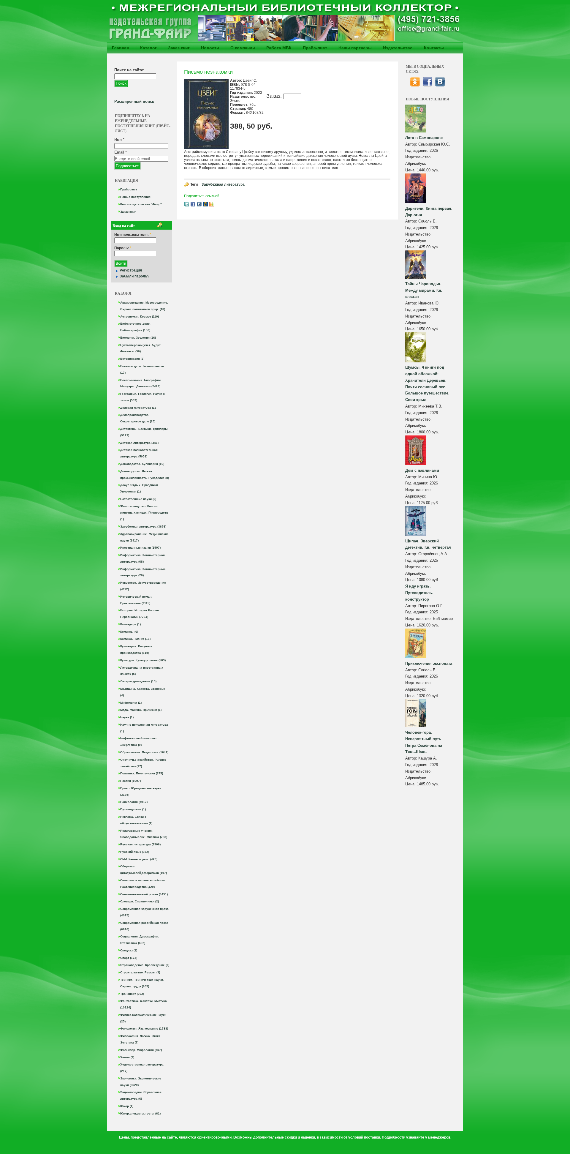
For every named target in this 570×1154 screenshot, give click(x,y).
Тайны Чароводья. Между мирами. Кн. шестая (423, 290)
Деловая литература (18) (138, 407)
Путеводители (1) (133, 809)
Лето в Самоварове (424, 137)
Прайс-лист (315, 47)
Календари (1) (130, 624)
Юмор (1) (126, 1106)
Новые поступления (135, 196)
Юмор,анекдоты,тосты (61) (140, 1113)
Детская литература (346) (139, 442)
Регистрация (131, 270)
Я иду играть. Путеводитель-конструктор (419, 593)
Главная (120, 47)
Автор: (411, 144)
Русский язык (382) (134, 851)
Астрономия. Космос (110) (139, 316)
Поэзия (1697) (130, 780)
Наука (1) (127, 717)
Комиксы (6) (129, 631)
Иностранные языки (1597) (140, 547)
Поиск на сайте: (129, 70)
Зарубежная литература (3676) (143, 526)
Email (120, 152)
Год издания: (417, 150)
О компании (242, 47)
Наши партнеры (355, 47)
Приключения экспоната (428, 663)
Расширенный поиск (134, 101)
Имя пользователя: (132, 234)
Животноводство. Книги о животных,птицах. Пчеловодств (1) (144, 513)
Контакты (434, 47)
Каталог (148, 47)
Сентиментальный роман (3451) (144, 894)
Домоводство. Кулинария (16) (142, 463)
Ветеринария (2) (132, 358)
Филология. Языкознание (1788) (144, 1028)
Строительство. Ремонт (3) (140, 972)
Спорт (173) (128, 957)
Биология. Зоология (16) (138, 337)
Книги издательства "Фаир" (141, 204)
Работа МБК (279, 47)
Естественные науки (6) (138, 499)
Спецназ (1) (128, 950)
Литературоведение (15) (138, 681)
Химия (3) (127, 1057)
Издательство (398, 47)
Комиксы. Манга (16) (135, 638)
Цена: (411, 170)
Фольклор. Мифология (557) (141, 1050)
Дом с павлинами (422, 470)
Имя (119, 139)
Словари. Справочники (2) (139, 901)
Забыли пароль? (134, 276)
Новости (210, 47)
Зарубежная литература (223, 184)
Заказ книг (179, 47)
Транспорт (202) (132, 993)
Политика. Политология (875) (141, 773)
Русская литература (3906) (140, 844)
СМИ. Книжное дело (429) (138, 859)
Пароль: (122, 248)
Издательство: (418, 157)
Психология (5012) (134, 801)
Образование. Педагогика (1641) (144, 752)
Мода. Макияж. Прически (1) (141, 709)
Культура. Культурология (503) (143, 660)
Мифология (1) (131, 702)
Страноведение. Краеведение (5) (144, 965)
